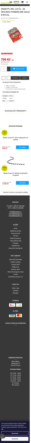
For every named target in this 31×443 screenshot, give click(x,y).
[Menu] (27, 2)
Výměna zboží (15, 269)
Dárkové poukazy (15, 238)
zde (2, 429)
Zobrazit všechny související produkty (15, 192)
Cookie (15, 274)
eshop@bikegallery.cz (15, 216)
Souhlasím (15, 439)
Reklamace (15, 267)
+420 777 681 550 (18, 206)
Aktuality (15, 293)
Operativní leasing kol (15, 248)
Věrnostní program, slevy (16, 272)
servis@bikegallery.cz (15, 214)
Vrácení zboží (15, 264)
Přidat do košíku (20, 69)
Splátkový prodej (15, 231)
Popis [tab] (6, 78)
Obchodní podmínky (15, 260)
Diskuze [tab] (25, 78)
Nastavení (15, 433)
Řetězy (11, 96)
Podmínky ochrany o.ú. (15, 277)
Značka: (6, 22)
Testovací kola (15, 233)
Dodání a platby (15, 262)
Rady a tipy (15, 288)
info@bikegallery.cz (15, 212)
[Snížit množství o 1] (8, 70)
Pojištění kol (15, 246)
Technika (15, 291)
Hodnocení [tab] (15, 78)
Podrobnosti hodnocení (8, 20)
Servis (15, 228)
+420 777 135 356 (17, 208)
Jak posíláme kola (15, 241)
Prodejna (15, 243)
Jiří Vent (15, 236)
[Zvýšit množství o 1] (8, 68)
